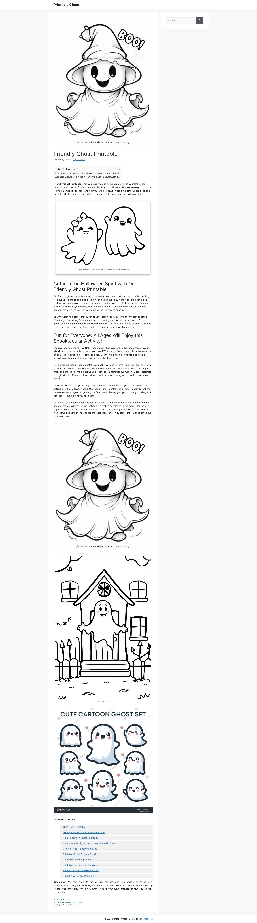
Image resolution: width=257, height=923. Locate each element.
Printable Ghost (66, 5)
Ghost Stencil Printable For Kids (80, 848)
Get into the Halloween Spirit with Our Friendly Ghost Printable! (88, 173)
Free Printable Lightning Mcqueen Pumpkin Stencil (90, 843)
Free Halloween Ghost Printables (81, 838)
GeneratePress (145, 919)
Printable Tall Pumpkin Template (80, 865)
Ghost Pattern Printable (67, 905)
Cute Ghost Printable (74, 827)
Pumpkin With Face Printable (78, 876)
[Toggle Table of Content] (117, 169)
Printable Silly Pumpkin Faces (79, 859)
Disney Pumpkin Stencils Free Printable (84, 832)
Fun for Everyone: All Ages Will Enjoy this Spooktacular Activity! (88, 177)
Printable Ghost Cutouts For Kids (80, 854)
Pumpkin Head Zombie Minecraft (81, 870)
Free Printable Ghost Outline (69, 902)
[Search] (199, 20)
